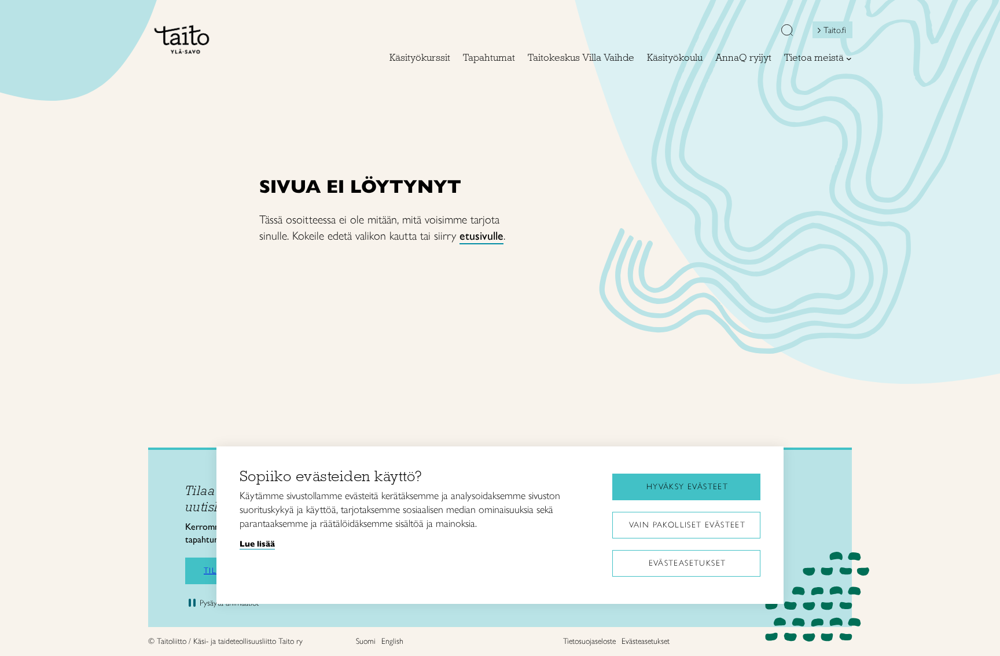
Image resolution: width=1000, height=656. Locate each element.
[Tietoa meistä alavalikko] (849, 58)
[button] (787, 31)
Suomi (366, 641)
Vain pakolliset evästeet (687, 525)
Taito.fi (834, 30)
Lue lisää (257, 543)
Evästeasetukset (687, 563)
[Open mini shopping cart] (755, 33)
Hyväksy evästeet (687, 487)
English (392, 641)
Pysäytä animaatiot (229, 603)
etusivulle (481, 236)
